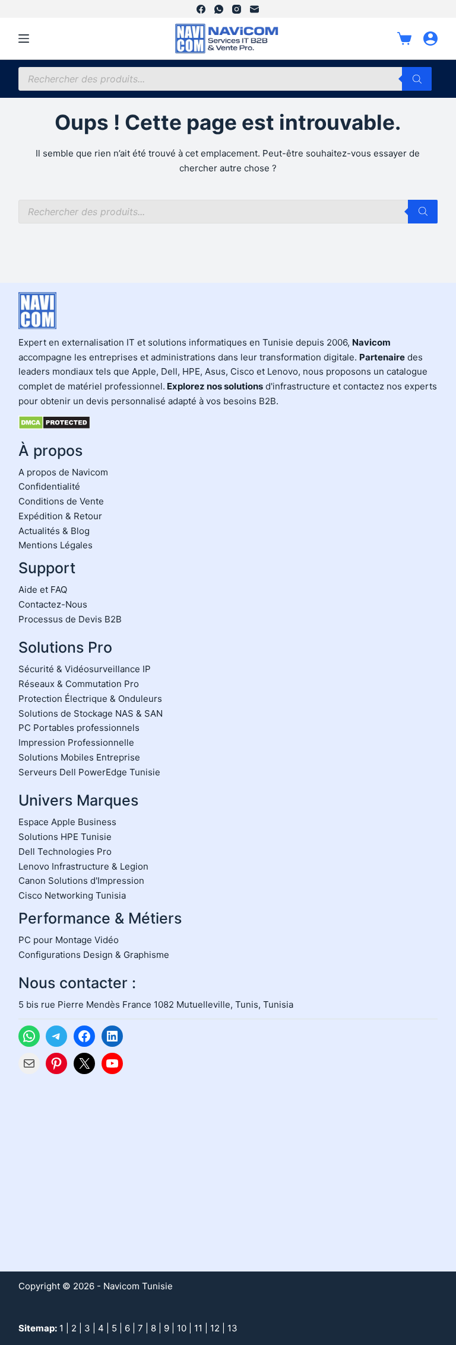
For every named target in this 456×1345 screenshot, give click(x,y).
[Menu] (23, 38)
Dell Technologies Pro (65, 851)
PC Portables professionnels (79, 727)
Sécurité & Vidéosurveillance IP (84, 669)
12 (215, 1328)
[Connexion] (430, 38)
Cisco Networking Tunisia (72, 895)
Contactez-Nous (52, 604)
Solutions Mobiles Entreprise (79, 757)
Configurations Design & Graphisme (93, 954)
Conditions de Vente (61, 501)
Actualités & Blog (54, 530)
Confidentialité (49, 486)
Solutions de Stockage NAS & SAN (90, 713)
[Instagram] (236, 9)
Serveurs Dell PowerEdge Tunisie (89, 772)
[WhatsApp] (218, 9)
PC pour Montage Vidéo (68, 939)
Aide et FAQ (42, 589)
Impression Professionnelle (76, 742)
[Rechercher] (417, 79)
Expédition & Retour (60, 516)
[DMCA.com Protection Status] (54, 421)
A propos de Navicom (63, 472)
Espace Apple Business (67, 822)
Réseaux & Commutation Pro (78, 683)
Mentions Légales (55, 545)
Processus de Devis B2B (70, 619)
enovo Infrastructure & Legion (85, 866)
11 (198, 1328)
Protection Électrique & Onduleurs (90, 698)
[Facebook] (201, 9)
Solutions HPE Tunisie (65, 836)
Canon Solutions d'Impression (81, 880)
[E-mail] (254, 9)
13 (232, 1328)
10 (181, 1328)
